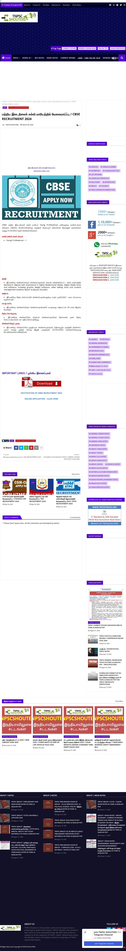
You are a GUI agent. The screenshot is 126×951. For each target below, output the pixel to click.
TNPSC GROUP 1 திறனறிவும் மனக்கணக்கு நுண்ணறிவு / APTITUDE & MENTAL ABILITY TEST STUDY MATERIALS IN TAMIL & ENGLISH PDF (25, 830)
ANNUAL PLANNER (109, 167)
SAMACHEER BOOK (117, 48)
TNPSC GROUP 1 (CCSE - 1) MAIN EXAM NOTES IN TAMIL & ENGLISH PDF (110, 804)
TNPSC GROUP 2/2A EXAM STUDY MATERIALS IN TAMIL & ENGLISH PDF (68, 821)
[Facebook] (16, 448)
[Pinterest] (31, 448)
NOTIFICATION (110, 182)
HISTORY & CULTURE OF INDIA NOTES (104, 472)
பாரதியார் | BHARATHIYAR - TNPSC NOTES (109, 650)
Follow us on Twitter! (106, 214)
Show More (119, 701)
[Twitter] (21, 448)
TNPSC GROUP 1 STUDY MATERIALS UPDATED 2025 (24, 816)
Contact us (37, 5)
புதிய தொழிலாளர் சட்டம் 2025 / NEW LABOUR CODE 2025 (15, 741)
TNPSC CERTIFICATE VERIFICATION (103, 190)
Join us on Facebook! (106, 225)
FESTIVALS (105, 339)
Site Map (46, 5)
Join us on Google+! (106, 235)
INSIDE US (26, 58)
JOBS (5, 108)
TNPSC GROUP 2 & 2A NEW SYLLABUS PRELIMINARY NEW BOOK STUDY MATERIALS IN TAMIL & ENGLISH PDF (69, 833)
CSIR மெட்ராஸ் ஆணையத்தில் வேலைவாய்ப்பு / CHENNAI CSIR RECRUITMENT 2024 (14, 498)
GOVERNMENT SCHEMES (99, 347)
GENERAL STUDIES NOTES (100, 438)
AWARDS (94, 339)
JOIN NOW (114, 275)
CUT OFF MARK (96, 174)
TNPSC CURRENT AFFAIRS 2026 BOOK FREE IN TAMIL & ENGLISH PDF (105, 626)
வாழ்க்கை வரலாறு (96, 374)
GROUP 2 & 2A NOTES (98, 457)
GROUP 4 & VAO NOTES (99, 468)
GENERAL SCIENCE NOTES (100, 434)
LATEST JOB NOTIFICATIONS (19, 101)
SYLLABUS (104, 186)
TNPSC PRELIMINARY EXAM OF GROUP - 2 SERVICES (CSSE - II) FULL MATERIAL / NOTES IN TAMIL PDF (68, 847)
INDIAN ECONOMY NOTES (100, 476)
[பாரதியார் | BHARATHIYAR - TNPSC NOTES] (93, 652)
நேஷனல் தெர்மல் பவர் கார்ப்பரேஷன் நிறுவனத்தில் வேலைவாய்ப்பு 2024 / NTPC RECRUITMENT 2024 (66, 500)
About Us (27, 5)
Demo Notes (76, 5)
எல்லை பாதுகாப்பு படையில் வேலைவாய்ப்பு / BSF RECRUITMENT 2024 (38, 498)
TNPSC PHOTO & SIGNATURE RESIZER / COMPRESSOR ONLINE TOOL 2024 (111, 638)
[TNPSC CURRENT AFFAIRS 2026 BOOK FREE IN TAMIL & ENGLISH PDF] (105, 604)
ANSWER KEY (95, 171)
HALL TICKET (95, 182)
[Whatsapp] (26, 448)
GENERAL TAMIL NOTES (99, 441)
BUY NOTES (39, 58)
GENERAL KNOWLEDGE (87, 48)
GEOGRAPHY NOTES (98, 445)
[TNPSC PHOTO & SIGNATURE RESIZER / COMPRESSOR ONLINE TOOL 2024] (93, 639)
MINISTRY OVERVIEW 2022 (100, 355)
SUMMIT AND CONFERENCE (100, 362)
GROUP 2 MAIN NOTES (99, 460)
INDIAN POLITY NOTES (98, 483)
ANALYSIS (94, 167)
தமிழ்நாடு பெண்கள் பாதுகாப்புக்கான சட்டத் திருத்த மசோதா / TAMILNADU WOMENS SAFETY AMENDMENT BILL (109, 743)
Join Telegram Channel (104, 943)
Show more (75, 474)
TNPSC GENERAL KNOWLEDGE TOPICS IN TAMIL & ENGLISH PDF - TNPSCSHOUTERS (110, 662)
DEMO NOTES (52, 58)
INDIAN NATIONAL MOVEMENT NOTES (104, 480)
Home (7, 58)
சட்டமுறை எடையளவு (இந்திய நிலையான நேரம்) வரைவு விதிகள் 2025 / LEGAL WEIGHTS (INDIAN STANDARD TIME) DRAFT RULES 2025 (78, 743)
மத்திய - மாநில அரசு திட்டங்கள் (89, 58)
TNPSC (15, 58)
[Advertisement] (82, 27)
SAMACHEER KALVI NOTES (100, 487)
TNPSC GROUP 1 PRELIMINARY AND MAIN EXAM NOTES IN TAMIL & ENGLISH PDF (24, 804)
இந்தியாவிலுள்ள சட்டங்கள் (99, 366)
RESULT (93, 186)
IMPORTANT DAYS (97, 351)
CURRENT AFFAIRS (69, 48)
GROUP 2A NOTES (113, 464)
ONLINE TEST (103, 48)
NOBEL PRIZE (95, 358)
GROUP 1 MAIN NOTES (99, 449)
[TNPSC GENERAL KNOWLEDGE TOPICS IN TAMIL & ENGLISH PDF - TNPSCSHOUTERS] (93, 663)
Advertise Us (56, 5)
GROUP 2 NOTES (96, 464)
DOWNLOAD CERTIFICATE (100, 178)
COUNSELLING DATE (112, 171)
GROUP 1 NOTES (96, 453)
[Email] (36, 448)
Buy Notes (66, 5)
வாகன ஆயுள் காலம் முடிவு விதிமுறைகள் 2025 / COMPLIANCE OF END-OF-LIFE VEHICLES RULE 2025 (47, 742)
